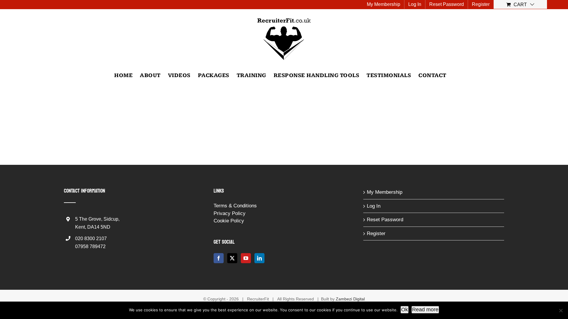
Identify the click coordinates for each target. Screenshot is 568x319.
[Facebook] (219, 258)
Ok (404, 310)
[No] (561, 310)
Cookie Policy (229, 221)
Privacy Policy (230, 213)
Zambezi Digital (350, 299)
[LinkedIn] (259, 258)
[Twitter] (232, 258)
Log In (373, 206)
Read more (425, 310)
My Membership (384, 192)
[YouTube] (246, 258)
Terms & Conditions (235, 206)
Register (376, 233)
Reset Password (385, 219)
